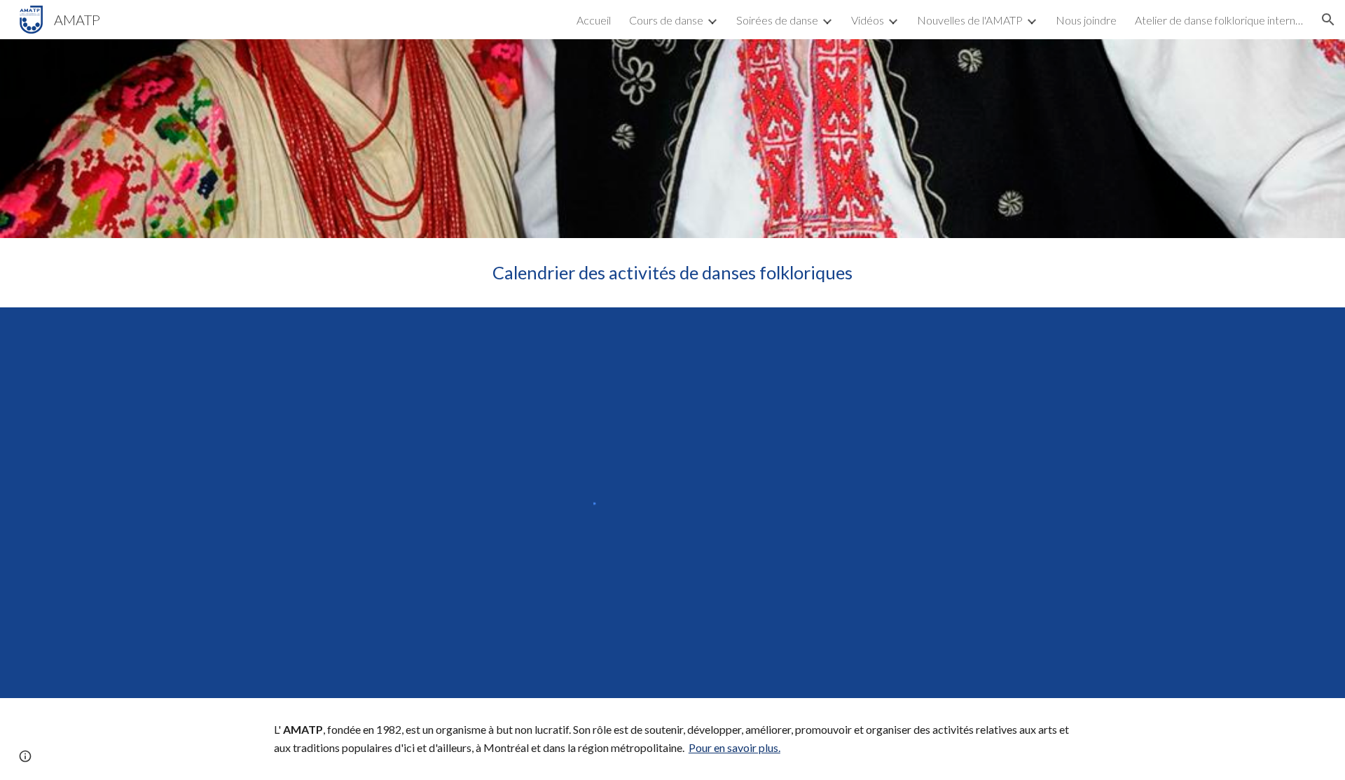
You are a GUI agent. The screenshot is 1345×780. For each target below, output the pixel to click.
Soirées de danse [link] (777, 20)
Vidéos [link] (867, 20)
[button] (1328, 19)
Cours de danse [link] (666, 20)
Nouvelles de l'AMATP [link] (970, 20)
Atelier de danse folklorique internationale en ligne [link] (1219, 20)
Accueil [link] (594, 20)
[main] (672, 273)
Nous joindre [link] (1086, 20)
